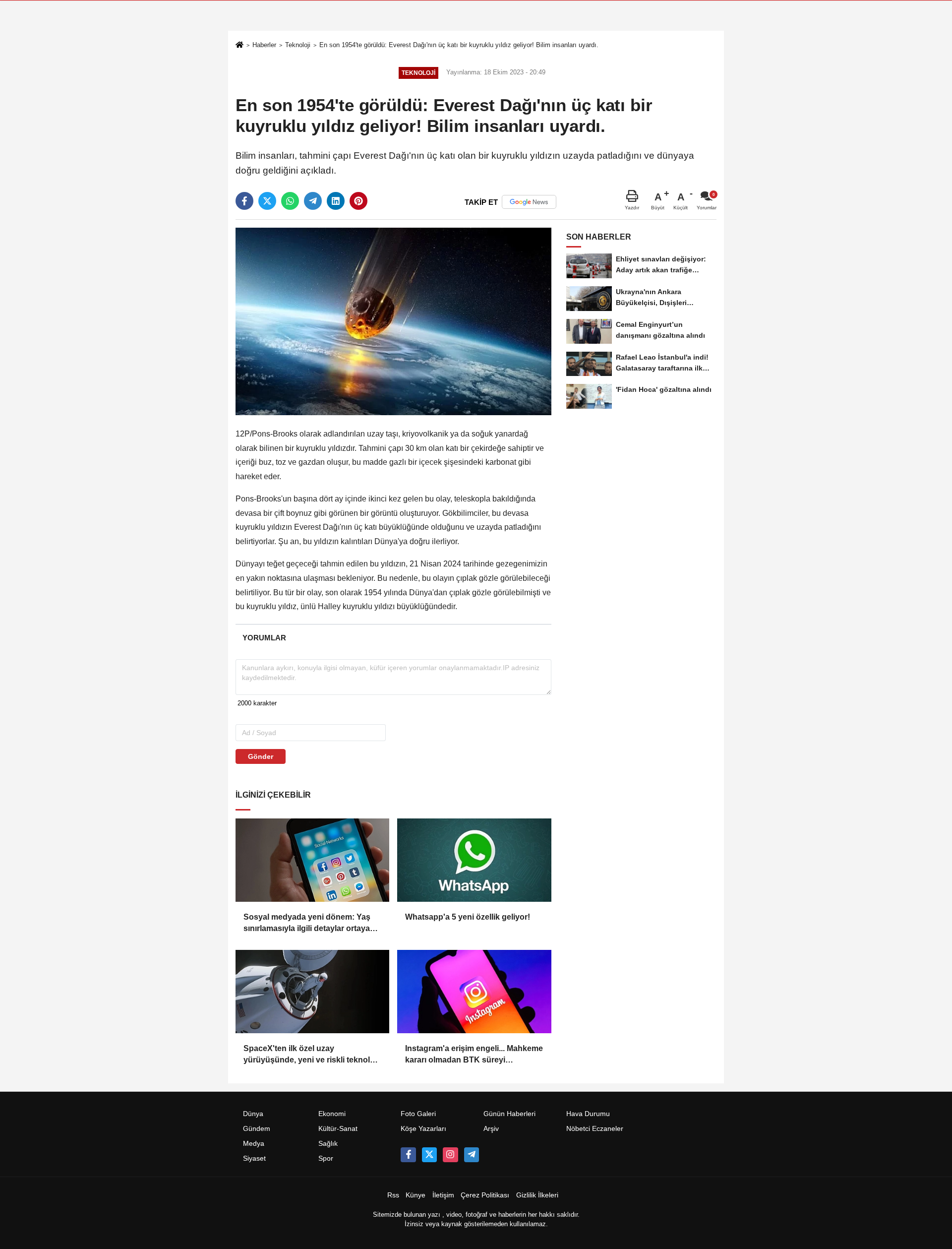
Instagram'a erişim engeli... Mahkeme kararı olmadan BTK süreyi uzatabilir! (474, 1054)
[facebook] (244, 201)
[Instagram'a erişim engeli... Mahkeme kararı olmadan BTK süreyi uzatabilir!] (474, 991)
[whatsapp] (290, 201)
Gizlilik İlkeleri (537, 1195)
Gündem (256, 1128)
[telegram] (313, 201)
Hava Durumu (588, 1114)
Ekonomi (332, 1114)
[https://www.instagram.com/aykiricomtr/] (450, 1154)
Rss (393, 1195)
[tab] (264, 637)
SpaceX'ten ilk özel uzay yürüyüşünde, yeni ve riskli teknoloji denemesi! (311, 1054)
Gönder (260, 756)
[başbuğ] (471, 1154)
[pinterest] (358, 201)
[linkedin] (336, 201)
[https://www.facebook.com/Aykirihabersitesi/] (408, 1154)
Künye (415, 1195)
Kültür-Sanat (337, 1128)
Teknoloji (297, 45)
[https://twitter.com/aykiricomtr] (429, 1154)
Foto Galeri (418, 1114)
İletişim (443, 1195)
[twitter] (267, 201)
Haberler (264, 45)
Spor (325, 1158)
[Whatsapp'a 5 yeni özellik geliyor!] (474, 860)
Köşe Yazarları (423, 1128)
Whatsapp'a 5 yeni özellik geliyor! (467, 917)
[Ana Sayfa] (239, 46)
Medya (253, 1143)
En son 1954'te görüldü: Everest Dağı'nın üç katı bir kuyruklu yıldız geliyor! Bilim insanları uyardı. (458, 45)
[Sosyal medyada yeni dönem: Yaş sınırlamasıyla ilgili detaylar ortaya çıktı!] (312, 860)
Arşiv (491, 1128)
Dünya (253, 1114)
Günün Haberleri (509, 1114)
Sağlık (328, 1143)
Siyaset (254, 1158)
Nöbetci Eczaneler (594, 1128)
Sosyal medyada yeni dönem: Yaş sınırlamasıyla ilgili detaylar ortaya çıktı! (306, 923)
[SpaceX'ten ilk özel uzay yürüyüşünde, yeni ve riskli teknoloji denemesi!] (312, 991)
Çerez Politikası (485, 1195)
